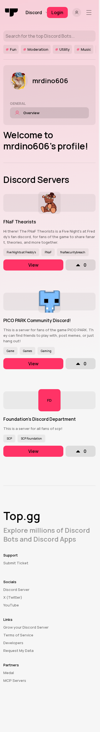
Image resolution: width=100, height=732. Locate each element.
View (33, 265)
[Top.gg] (11, 12)
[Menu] (90, 12)
